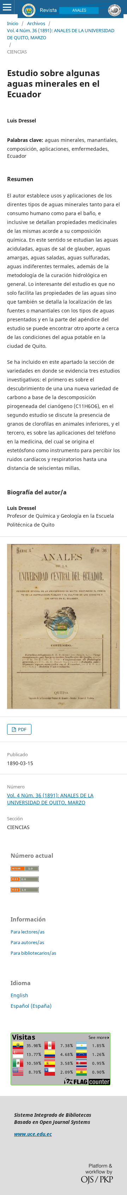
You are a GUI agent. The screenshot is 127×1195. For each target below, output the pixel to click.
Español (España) (31, 1005)
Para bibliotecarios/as (33, 953)
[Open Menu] (7, 7)
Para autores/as (27, 942)
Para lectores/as (27, 932)
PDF (21, 729)
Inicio (12, 23)
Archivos (36, 23)
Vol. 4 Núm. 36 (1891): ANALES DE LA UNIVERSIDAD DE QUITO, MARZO (60, 34)
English (19, 995)
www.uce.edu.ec (33, 1134)
